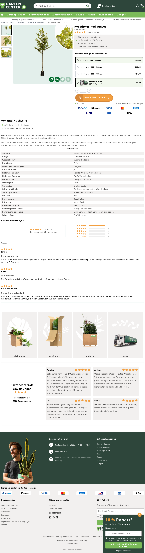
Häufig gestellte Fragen (11, 505)
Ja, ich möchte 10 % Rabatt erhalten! (123, 545)
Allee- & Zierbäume (36, 23)
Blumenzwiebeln (103, 447)
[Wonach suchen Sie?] (87, 5)
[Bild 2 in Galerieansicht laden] (6, 41)
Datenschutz (6, 512)
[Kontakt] (99, 6)
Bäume (21, 23)
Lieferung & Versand (9, 508)
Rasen (99, 457)
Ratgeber (53, 505)
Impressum (5, 515)
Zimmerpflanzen (103, 450)
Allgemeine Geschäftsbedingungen (15, 521)
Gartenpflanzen (103, 444)
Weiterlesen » (72, 148)
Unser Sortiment (56, 508)
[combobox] (62, 5)
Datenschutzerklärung (128, 540)
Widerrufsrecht (7, 518)
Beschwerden (48, 537)
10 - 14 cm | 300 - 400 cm (110, 67)
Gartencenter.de (7, 23)
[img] (6, 249)
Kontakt (4, 525)
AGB (76, 537)
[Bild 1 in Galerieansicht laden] (6, 30)
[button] (142, 5)
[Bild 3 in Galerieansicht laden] (6, 52)
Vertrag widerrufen (64, 537)
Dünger (100, 463)
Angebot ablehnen (123, 551)
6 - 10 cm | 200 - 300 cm (110, 60)
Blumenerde (102, 460)
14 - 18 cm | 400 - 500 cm (110, 74)
